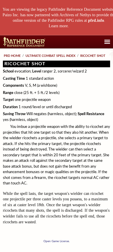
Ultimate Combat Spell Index (50, 55)
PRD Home (12, 55)
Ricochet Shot (92, 55)
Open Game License (56, 241)
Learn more (58, 26)
